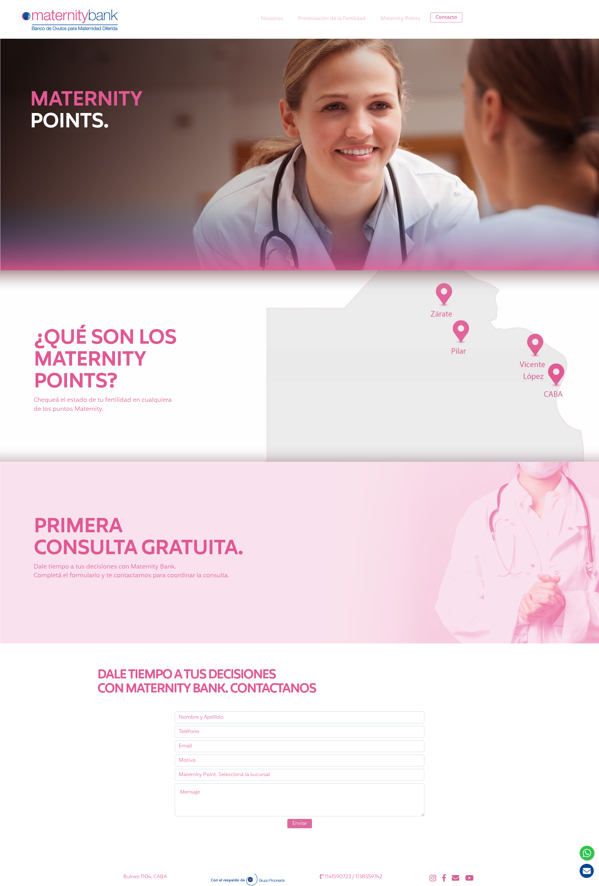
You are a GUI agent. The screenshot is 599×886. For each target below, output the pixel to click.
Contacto (446, 17)
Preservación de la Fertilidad (332, 19)
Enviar (299, 824)
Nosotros (272, 19)
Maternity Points (400, 19)
